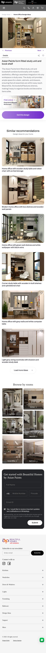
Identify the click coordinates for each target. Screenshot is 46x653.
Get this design (23, 115)
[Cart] (42, 8)
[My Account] (33, 8)
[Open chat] (42, 640)
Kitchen (32, 407)
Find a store (8, 100)
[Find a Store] (37, 8)
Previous (8, 50)
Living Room (11, 414)
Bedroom (32, 436)
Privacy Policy (6, 640)
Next (39, 50)
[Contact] (28, 8)
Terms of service (17, 640)
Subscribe (37, 553)
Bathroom (32, 461)
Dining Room (11, 432)
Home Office (11, 461)
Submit (35, 523)
